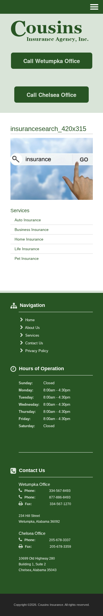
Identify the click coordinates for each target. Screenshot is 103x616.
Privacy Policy (36, 351)
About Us (32, 328)
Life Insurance (27, 249)
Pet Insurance (27, 258)
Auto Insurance (28, 220)
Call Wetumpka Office (51, 61)
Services (31, 335)
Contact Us (33, 343)
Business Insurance (32, 229)
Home (29, 320)
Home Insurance (29, 239)
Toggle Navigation (94, 7)
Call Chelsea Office (51, 95)
